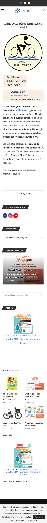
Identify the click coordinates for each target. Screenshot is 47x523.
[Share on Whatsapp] (26, 194)
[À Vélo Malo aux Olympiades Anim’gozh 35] (12, 383)
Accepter (39, 517)
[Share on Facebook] (21, 194)
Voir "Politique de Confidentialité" (24, 520)
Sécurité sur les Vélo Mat (12, 424)
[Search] (44, 10)
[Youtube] (25, 3)
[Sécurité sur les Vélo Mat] (12, 412)
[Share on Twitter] (24, 194)
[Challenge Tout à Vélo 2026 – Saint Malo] (23, 270)
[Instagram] (21, 3)
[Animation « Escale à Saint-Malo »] (34, 412)
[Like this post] (18, 194)
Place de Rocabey (19, 95)
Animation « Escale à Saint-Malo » (34, 424)
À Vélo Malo (21, 110)
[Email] (29, 3)
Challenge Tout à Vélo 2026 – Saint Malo (21, 276)
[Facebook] (17, 3)
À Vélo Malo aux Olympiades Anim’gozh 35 (10, 396)
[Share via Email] (29, 194)
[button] (5, 270)
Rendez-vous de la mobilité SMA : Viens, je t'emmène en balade (23, 339)
